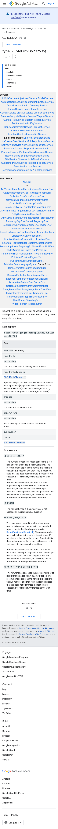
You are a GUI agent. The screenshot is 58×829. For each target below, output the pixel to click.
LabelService (36, 130)
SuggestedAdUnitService (14, 162)
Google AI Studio (10, 740)
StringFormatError (12, 289)
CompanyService (38, 105)
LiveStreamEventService (13, 141)
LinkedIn (6, 704)
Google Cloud (8, 750)
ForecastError (47, 217)
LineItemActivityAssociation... (27, 235)
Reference (10, 32)
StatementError (40, 285)
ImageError (45, 225)
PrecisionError (25, 253)
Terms (5, 815)
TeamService (20, 166)
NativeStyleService (11, 145)
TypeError (30, 296)
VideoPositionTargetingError (27, 303)
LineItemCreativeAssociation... (20, 239)
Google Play (7, 755)
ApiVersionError (9, 189)
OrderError (30, 250)
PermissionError (9, 253)
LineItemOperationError (40, 242)
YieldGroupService (42, 170)
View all (6, 760)
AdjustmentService (27, 98)
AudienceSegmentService (14, 102)
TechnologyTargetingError (19, 293)
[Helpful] (20, 38)
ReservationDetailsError (20, 282)
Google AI (6, 798)
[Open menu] (5, 3)
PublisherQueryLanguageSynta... (20, 264)
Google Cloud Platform (13, 793)
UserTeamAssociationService (17, 170)
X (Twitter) (7, 708)
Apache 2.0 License (46, 631)
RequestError (39, 268)
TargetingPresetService (40, 162)
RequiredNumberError (17, 278)
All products (8, 803)
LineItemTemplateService (36, 137)
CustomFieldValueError (16, 207)
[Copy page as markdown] (15, 56)
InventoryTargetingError (12, 232)
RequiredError (40, 275)
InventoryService (20, 130)
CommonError (37, 196)
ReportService (12, 155)
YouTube (6, 713)
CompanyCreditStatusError (20, 199)
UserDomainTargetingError (27, 300)
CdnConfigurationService (41, 102)
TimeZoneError (40, 293)
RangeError (14, 268)
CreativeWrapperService (40, 116)
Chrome (6, 731)
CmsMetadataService (18, 105)
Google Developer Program (15, 657)
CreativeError (41, 199)
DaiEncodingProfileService (18, 127)
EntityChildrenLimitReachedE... (27, 214)
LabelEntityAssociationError (39, 232)
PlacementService (13, 148)
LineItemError (43, 239)
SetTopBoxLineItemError (19, 285)
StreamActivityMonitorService (33, 159)
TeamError (46, 289)
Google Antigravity (11, 745)
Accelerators (8, 671)
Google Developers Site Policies (33, 634)
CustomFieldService (14, 119)
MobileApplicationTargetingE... (15, 246)
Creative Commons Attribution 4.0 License (36, 628)
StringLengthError (31, 289)
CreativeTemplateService (14, 116)
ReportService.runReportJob (20, 532)
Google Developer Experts (14, 667)
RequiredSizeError (38, 278)
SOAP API (41, 28)
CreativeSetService (44, 112)
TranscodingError (15, 296)
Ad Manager (32, 4)
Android (6, 726)
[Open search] (43, 3)
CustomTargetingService (38, 119)
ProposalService (9, 152)
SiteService (11, 159)
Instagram (7, 699)
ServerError (40, 282)
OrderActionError (15, 250)
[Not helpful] (25, 38)
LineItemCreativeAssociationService (27, 134)
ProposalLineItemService (37, 148)
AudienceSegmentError (41, 189)
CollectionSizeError (20, 196)
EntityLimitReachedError (13, 217)
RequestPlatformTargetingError (27, 271)
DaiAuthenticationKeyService (27, 123)
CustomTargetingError (39, 207)
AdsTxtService (45, 98)
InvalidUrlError (35, 228)
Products (15, 28)
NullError (49, 246)
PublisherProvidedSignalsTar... (27, 257)
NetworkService (30, 145)
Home (5, 28)
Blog (4, 689)
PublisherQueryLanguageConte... (27, 260)
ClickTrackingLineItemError (37, 192)
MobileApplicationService (40, 141)
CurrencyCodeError (35, 203)
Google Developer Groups (14, 662)
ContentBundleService (35, 109)
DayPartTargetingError (43, 210)
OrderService (46, 145)
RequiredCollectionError (19, 275)
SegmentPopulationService (35, 155)
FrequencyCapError (15, 221)
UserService (34, 166)
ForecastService (41, 127)
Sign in (51, 3)
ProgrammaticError (43, 253)
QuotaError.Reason (14, 442)
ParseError (41, 250)
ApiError (27, 182)
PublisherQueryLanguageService (36, 152)
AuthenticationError (13, 192)
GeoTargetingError (12, 225)
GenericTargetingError (37, 221)
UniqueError (41, 296)
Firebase (6, 736)
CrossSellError (17, 203)
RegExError (26, 268)
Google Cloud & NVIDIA (12, 676)
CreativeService (25, 112)
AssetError (23, 189)
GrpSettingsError (30, 225)
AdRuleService (9, 98)
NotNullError (38, 246)
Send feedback (14, 44)
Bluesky (6, 694)
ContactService (15, 109)
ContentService (8, 112)
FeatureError (32, 217)
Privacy (14, 815)
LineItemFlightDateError (14, 242)
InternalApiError (19, 228)
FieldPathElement (14, 377)
